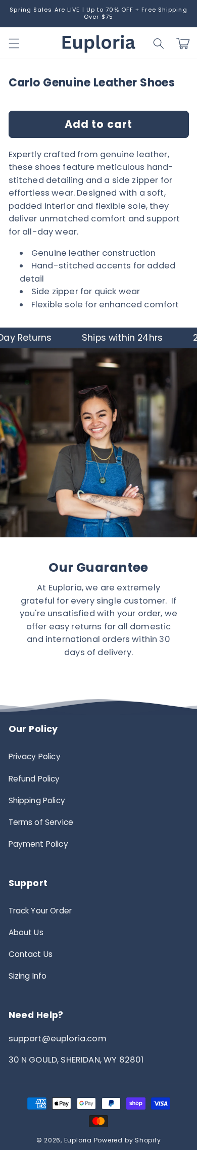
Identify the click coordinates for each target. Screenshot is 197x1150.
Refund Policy (34, 778)
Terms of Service (41, 822)
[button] (158, 43)
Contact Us (31, 954)
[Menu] (14, 43)
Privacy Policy (35, 756)
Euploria (78, 1140)
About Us (26, 932)
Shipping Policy (37, 800)
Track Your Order (40, 910)
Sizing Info (28, 976)
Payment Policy (38, 844)
